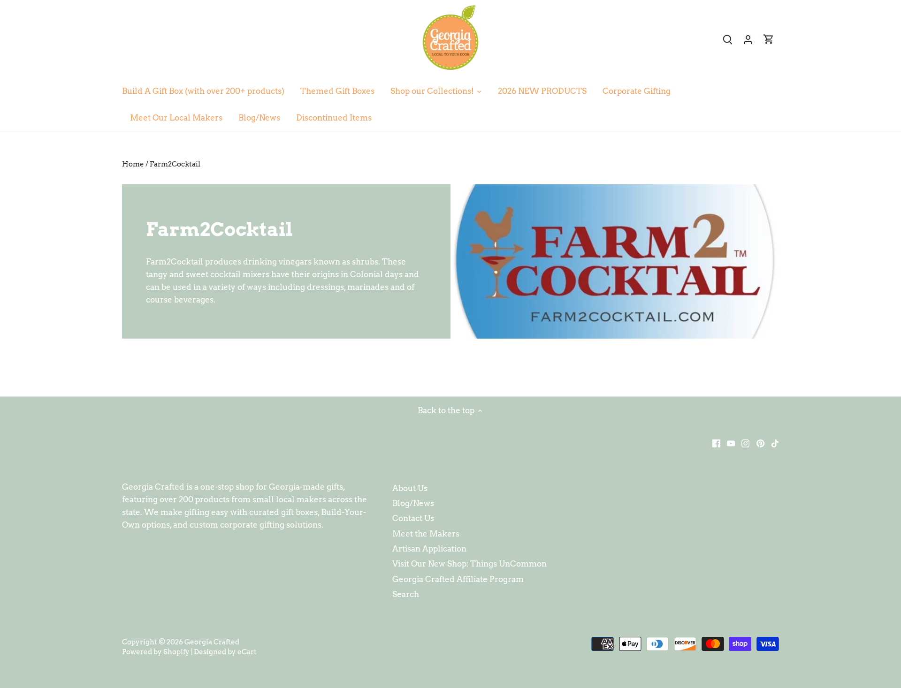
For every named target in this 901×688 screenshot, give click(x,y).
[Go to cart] (768, 39)
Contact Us (413, 518)
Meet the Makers (425, 533)
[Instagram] (745, 443)
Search (405, 594)
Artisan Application (429, 548)
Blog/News (413, 503)
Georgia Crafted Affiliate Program (458, 579)
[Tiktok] (775, 443)
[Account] (748, 39)
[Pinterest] (760, 443)
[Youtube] (731, 443)
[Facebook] (716, 443)
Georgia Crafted (211, 641)
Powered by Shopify (156, 651)
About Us (410, 488)
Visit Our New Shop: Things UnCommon (469, 563)
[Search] (727, 39)
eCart (247, 651)
